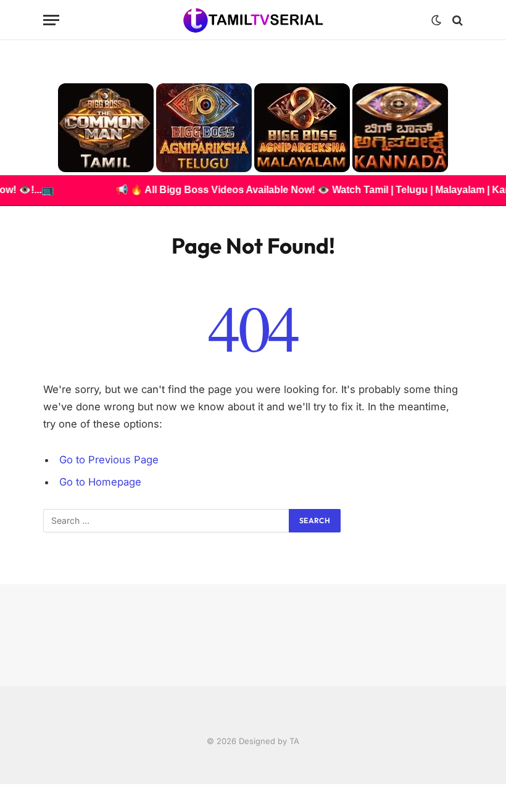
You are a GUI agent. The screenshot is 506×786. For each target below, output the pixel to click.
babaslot (2, 784)
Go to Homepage (100, 482)
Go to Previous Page (109, 459)
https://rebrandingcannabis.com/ (7, 784)
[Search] (456, 20)
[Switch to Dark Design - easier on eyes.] (436, 20)
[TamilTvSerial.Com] (253, 20)
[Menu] (51, 20)
